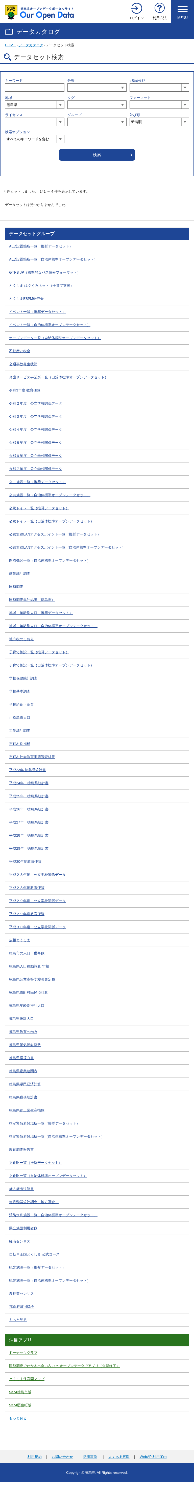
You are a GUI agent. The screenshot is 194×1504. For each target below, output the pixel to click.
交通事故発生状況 (23, 364)
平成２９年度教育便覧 (26, 914)
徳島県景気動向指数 (25, 1045)
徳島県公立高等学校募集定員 (32, 979)
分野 (71, 81)
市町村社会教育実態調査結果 (32, 757)
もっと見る (18, 1320)
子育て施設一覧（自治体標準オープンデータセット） (51, 665)
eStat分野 (137, 81)
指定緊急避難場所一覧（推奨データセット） (44, 1123)
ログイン (137, 18)
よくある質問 (119, 1457)
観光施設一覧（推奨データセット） (37, 1267)
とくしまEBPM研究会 (26, 299)
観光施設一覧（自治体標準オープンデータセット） (49, 1280)
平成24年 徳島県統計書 (28, 783)
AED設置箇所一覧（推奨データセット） (41, 246)
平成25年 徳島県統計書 (28, 796)
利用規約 (35, 1457)
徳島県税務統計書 (23, 1097)
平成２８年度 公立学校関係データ (37, 875)
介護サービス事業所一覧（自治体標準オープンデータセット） (58, 377)
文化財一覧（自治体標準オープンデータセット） (48, 1176)
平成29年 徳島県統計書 (28, 848)
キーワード (14, 81)
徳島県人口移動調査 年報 (29, 966)
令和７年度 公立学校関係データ (35, 469)
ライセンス (14, 115)
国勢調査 (16, 587)
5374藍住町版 (20, 1405)
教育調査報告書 (21, 1150)
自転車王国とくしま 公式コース (34, 1254)
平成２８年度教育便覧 (26, 888)
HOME (10, 45)
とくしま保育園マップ (26, 1379)
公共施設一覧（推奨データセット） (37, 482)
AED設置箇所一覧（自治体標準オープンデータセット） (53, 259)
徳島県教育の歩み (23, 1032)
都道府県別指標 (21, 1307)
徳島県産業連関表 (23, 1071)
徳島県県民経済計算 (25, 1084)
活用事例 (90, 1457)
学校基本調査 (19, 691)
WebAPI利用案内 (153, 1457)
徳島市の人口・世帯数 (26, 953)
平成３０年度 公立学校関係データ (37, 927)
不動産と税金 (19, 351)
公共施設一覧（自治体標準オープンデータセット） (49, 495)
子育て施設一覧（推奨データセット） (39, 652)
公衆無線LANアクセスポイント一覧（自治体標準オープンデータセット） (67, 547)
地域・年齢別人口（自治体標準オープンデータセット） (53, 626)
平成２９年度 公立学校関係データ (37, 901)
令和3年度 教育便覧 (24, 390)
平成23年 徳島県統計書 (27, 770)
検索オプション (17, 132)
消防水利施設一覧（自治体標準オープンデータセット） (53, 1215)
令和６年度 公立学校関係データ (35, 456)
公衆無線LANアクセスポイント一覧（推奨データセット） (55, 534)
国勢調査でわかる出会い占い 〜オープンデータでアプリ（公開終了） (64, 1366)
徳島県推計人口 (21, 1019)
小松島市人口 (19, 717)
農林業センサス (21, 1294)
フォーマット (140, 98)
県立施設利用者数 (23, 1228)
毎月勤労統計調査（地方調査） (34, 1202)
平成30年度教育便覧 (25, 862)
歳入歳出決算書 (21, 1189)
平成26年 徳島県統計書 (28, 809)
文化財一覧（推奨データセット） (35, 1163)
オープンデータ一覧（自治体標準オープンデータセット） (55, 338)
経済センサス (19, 1241)
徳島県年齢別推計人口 (26, 1006)
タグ (71, 98)
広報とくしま (19, 940)
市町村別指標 (19, 744)
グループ (74, 115)
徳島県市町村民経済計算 (28, 992)
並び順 (135, 115)
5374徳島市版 (20, 1392)
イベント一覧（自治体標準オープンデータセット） (49, 325)
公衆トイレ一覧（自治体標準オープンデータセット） (51, 521)
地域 (8, 98)
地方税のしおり (21, 639)
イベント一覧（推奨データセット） (37, 312)
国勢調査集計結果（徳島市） (32, 600)
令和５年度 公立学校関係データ (35, 443)
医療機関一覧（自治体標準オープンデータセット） (49, 560)
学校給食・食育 (21, 704)
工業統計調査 (19, 731)
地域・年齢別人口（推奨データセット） (41, 613)
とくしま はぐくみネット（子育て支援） (41, 285)
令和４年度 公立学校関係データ (35, 429)
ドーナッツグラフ (23, 1353)
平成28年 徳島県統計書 (28, 835)
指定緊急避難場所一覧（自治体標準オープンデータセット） (57, 1136)
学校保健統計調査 (23, 678)
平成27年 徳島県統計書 (28, 822)
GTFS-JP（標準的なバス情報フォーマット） (45, 272)
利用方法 (160, 18)
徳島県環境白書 (21, 1058)
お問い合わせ (62, 1457)
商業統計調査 (19, 573)
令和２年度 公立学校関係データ (35, 403)
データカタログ (38, 31)
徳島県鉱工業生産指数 (26, 1110)
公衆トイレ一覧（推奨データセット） (39, 508)
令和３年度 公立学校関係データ (35, 416)
